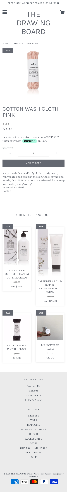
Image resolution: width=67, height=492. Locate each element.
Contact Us (33, 386)
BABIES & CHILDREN (33, 429)
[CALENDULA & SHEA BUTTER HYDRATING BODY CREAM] (50, 253)
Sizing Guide (33, 395)
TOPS (33, 420)
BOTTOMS (33, 424)
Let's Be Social (33, 400)
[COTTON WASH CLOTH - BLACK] (17, 328)
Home (5, 43)
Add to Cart (33, 163)
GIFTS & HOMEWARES (33, 448)
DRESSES (33, 415)
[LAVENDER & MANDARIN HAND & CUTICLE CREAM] (17, 247)
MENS (33, 443)
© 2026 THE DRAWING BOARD (18, 474)
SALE (34, 457)
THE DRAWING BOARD (33, 23)
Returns (33, 390)
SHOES (33, 434)
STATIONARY (33, 452)
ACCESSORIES (33, 438)
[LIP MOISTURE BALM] (50, 327)
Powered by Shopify (42, 474)
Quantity (7, 148)
